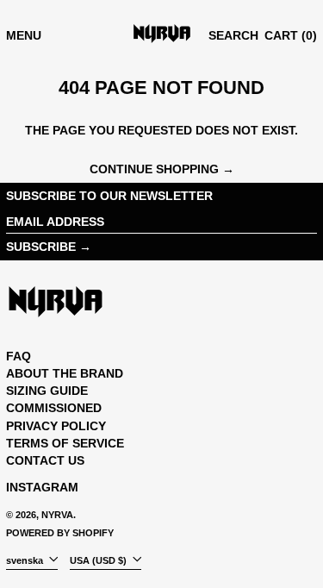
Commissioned (54, 408)
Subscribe (41, 246)
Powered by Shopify (60, 533)
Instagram (42, 487)
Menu (23, 35)
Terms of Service (65, 443)
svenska (26, 559)
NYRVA (57, 515)
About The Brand (64, 373)
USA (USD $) (99, 559)
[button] (233, 35)
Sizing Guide (47, 390)
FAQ (18, 356)
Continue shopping (154, 169)
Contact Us (45, 460)
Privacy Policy (56, 426)
